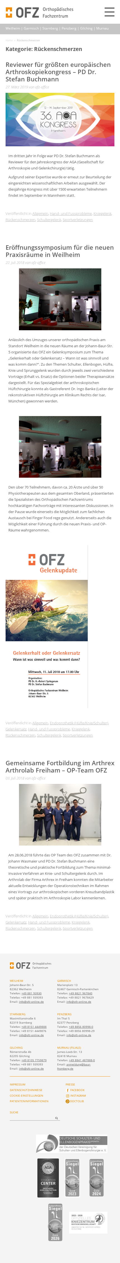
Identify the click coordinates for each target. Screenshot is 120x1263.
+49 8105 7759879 (34, 1060)
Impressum (17, 1084)
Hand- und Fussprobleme (71, 213)
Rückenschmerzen (20, 219)
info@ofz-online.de (31, 1002)
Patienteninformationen (29, 1101)
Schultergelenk (49, 219)
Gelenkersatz (16, 729)
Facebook (77, 1090)
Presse (70, 1084)
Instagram (78, 1095)
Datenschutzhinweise (26, 1090)
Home (9, 40)
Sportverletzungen (78, 219)
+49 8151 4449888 (34, 1027)
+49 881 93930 (31, 993)
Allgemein (40, 213)
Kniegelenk (102, 213)
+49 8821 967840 (80, 993)
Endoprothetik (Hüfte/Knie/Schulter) (79, 722)
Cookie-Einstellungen (26, 1095)
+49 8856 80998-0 (81, 1027)
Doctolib (77, 1101)
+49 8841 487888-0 (82, 1060)
